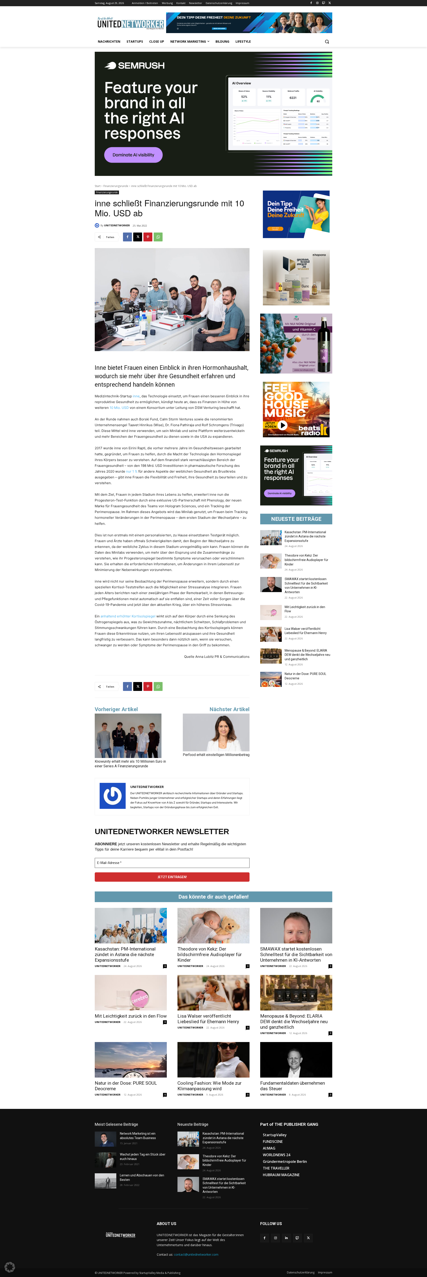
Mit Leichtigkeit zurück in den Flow (131, 1016)
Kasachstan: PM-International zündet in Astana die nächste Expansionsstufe (305, 536)
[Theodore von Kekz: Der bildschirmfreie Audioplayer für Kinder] (271, 561)
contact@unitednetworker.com (196, 1254)
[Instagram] (317, 3)
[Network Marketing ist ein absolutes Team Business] (105, 1139)
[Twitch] (323, 3)
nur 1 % (131, 471)
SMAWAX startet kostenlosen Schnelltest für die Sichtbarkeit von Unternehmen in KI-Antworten (296, 954)
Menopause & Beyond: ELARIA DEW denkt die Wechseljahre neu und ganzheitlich (307, 655)
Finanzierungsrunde (115, 186)
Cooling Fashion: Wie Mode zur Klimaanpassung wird (209, 1085)
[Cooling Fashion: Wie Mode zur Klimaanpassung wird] (213, 1060)
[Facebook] (311, 3)
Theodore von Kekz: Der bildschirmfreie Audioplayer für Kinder (306, 560)
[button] (327, 41)
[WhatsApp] (158, 237)
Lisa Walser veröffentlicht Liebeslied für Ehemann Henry (208, 1018)
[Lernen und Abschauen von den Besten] (105, 1180)
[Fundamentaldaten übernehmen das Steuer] (296, 1060)
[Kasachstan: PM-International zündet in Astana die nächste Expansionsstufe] (271, 537)
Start (98, 186)
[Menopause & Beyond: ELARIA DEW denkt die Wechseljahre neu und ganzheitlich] (271, 656)
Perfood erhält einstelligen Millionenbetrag (216, 755)
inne (136, 396)
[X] (329, 3)
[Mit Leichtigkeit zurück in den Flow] (271, 612)
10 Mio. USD (119, 408)
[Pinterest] (147, 237)
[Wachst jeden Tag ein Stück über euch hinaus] (105, 1160)
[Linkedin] (286, 1238)
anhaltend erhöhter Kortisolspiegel (128, 616)
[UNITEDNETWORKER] (98, 225)
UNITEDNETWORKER (117, 225)
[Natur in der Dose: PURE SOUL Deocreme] (271, 679)
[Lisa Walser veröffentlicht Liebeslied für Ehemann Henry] (271, 634)
